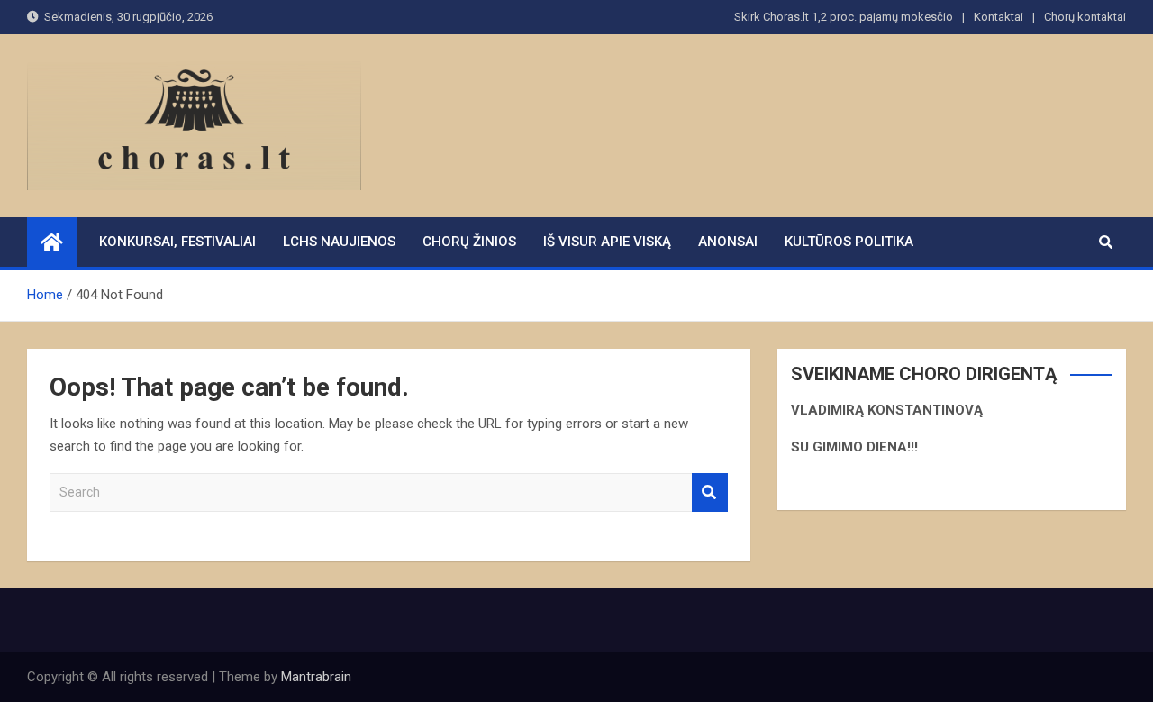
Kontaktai (998, 16)
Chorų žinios (469, 241)
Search (710, 492)
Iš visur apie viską (607, 241)
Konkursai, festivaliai (177, 241)
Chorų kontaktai (1085, 16)
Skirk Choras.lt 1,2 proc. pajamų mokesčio (843, 16)
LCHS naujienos (339, 241)
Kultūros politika (849, 241)
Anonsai (728, 241)
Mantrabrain (316, 677)
